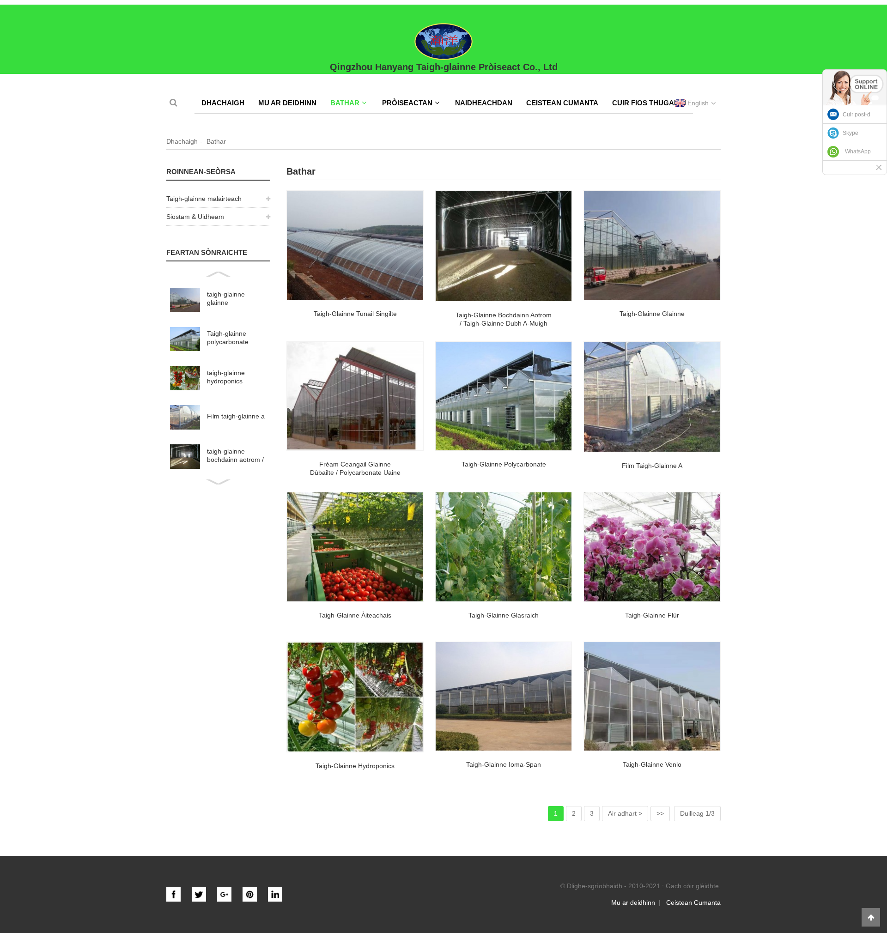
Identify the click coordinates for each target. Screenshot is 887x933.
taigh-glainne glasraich (503, 615)
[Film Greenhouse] (652, 397)
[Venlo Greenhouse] (652, 696)
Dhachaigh (222, 103)
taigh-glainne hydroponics (226, 377)
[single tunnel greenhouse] (355, 245)
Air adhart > (625, 813)
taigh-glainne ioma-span (503, 764)
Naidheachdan (483, 103)
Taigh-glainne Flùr (652, 615)
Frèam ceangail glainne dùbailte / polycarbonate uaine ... (355, 472)
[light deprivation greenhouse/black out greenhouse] (503, 246)
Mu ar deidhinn (287, 103)
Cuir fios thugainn (649, 103)
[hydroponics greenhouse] (355, 697)
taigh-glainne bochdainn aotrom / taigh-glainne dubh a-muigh (235, 456)
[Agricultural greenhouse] (355, 547)
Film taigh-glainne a (236, 416)
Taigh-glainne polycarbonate (228, 337)
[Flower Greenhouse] (652, 547)
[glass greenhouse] (652, 245)
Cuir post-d (856, 114)
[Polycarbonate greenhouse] (503, 396)
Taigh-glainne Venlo (652, 764)
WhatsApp (858, 151)
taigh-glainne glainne (226, 298)
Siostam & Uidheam (195, 216)
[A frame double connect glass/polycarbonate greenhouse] (355, 396)
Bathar (344, 103)
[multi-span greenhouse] (503, 696)
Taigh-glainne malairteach (204, 198)
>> (660, 813)
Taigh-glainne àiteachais (355, 615)
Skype (850, 133)
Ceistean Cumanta (562, 103)
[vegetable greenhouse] (503, 547)
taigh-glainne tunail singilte (355, 313)
